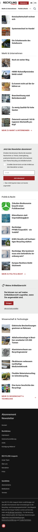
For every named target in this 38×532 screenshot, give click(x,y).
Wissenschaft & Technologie (15, 319)
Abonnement (9, 414)
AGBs (3, 443)
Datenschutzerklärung (9, 439)
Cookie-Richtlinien (25, 520)
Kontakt (4, 425)
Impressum (5, 435)
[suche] (34, 8)
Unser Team (5, 460)
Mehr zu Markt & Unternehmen (15, 130)
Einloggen (9, 303)
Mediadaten (6, 489)
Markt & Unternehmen (12, 53)
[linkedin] (3, 526)
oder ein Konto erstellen (11, 308)
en (35, 3)
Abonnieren (23, 3)
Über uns (4, 464)
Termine (4, 492)
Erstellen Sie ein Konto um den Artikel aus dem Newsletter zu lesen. (20, 166)
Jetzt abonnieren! (19, 178)
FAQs (3, 471)
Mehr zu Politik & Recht (12, 274)
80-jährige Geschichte (15, 512)
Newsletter (8, 418)
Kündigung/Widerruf (8, 447)
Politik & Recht (8, 197)
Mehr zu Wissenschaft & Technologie (13, 397)
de (31, 3)
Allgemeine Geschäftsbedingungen (13, 517)
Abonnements (6, 485)
